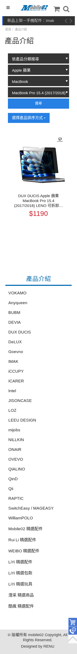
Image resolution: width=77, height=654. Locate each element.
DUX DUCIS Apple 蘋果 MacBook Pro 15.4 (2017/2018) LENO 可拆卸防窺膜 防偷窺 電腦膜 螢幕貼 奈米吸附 (38, 201)
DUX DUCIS (19, 332)
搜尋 (38, 103)
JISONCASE (20, 400)
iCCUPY (16, 371)
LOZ (12, 410)
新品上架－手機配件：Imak (30, 21)
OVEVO (15, 459)
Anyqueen (17, 303)
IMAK (13, 361)
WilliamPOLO (20, 518)
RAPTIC (16, 498)
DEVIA (14, 322)
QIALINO (16, 469)
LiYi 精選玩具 (20, 584)
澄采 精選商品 (21, 595)
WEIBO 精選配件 (23, 551)
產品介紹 (21, 29)
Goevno (15, 351)
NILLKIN (16, 439)
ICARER (16, 381)
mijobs (14, 430)
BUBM (14, 312)
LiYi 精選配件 (20, 562)
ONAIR (14, 449)
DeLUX (15, 342)
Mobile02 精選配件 (25, 529)
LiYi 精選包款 (20, 573)
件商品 (72, 622)
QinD (13, 479)
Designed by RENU (37, 646)
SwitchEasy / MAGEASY (31, 508)
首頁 (8, 29)
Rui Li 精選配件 (22, 540)
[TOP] (72, 639)
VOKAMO (17, 293)
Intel (12, 391)
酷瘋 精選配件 (21, 606)
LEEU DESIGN (22, 420)
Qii (10, 488)
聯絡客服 (72, 630)
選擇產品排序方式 (28, 118)
